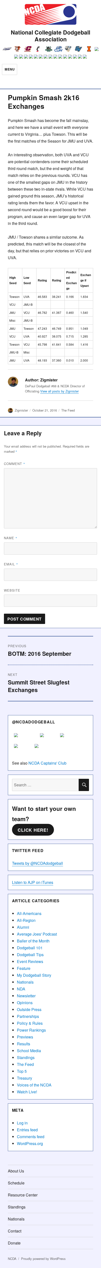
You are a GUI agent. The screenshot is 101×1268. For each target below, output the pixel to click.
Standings (26, 1057)
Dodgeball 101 (30, 948)
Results (23, 1044)
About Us (16, 1171)
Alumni (23, 927)
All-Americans (29, 913)
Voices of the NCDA (34, 1085)
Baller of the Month (33, 941)
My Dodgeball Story (34, 975)
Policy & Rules (30, 1023)
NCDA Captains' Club (47, 763)
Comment (14, 463)
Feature (23, 968)
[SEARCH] (84, 785)
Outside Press (29, 1009)
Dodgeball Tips (30, 954)
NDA (21, 989)
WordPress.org (30, 1143)
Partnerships (28, 1016)
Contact (14, 1231)
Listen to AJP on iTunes (32, 882)
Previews (25, 1037)
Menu (9, 69)
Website (12, 590)
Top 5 (22, 1071)
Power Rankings (31, 1030)
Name (10, 538)
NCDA (12, 1258)
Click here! (33, 830)
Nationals (25, 982)
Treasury (24, 1078)
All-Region (26, 920)
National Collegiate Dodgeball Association (50, 35)
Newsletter (26, 996)
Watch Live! (27, 1092)
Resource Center (23, 1195)
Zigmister (21, 410)
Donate (14, 1243)
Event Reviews (30, 961)
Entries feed (27, 1130)
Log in (22, 1123)
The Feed (68, 410)
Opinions (25, 1002)
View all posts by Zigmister (59, 391)
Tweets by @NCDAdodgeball (37, 863)
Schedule (16, 1183)
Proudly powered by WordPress (43, 1258)
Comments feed (30, 1136)
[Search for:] (45, 785)
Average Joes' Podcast (37, 934)
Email (11, 564)
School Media (29, 1050)
